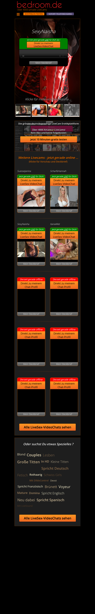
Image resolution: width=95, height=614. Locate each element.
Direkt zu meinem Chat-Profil (31, 285)
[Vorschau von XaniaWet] (64, 258)
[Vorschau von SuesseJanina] (31, 205)
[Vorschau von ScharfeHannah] (64, 205)
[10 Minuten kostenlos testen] (21, 13)
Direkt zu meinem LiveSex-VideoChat (43, 45)
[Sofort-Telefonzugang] (22, 13)
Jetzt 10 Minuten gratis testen (48, 139)
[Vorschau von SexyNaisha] (31, 258)
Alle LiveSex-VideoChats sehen (47, 427)
